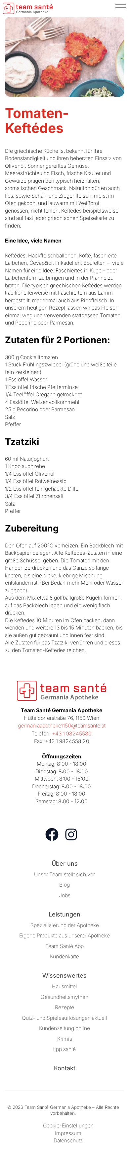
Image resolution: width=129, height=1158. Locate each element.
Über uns (65, 863)
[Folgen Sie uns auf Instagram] (71, 834)
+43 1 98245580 (72, 733)
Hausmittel (64, 986)
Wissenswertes (64, 975)
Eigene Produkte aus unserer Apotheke (64, 935)
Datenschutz (68, 1140)
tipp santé (64, 1049)
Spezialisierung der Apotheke (64, 925)
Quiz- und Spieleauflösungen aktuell (64, 1018)
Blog (64, 885)
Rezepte (64, 1007)
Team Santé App (64, 946)
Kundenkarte (64, 956)
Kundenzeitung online (64, 1028)
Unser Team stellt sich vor (64, 874)
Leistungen (64, 914)
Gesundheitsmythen (64, 997)
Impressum (68, 1133)
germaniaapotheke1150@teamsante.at (62, 726)
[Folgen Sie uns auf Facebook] (52, 834)
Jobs (64, 895)
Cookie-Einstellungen (68, 1125)
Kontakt (64, 1068)
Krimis (64, 1039)
